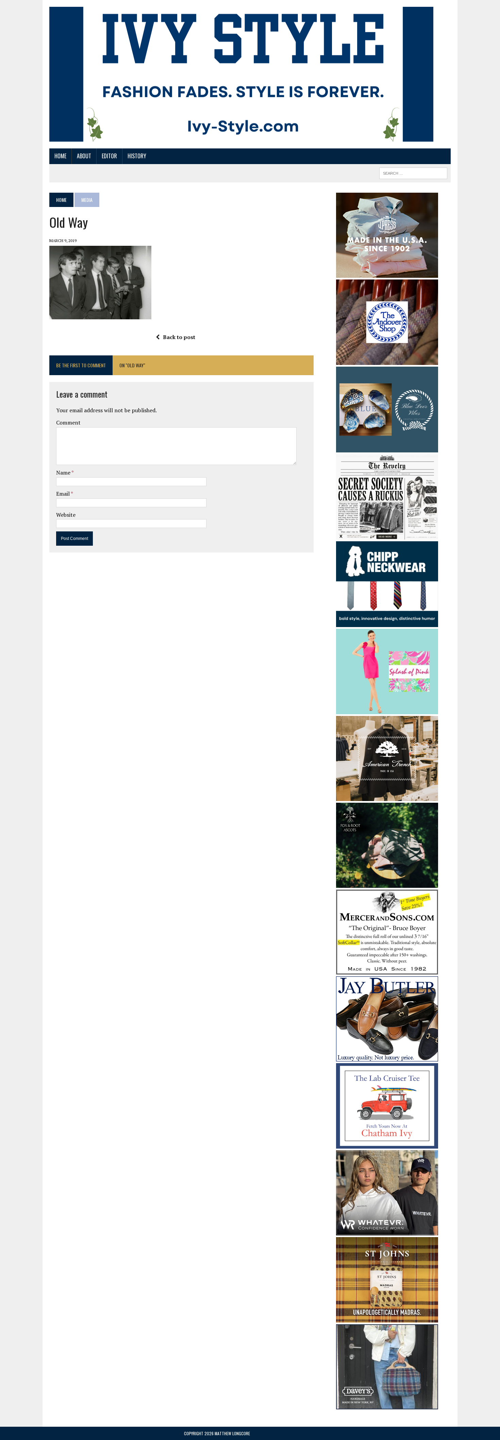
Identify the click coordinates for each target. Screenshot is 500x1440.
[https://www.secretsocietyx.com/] (387, 535)
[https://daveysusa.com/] (387, 1405)
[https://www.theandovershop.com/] (387, 360)
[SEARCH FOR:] (413, 172)
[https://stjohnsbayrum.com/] (387, 1318)
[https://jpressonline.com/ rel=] (387, 273)
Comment (68, 422)
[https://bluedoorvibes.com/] (387, 447)
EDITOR (109, 156)
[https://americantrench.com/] (387, 796)
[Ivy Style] (241, 74)
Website (66, 514)
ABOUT (84, 156)
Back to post (179, 337)
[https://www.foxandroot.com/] (387, 883)
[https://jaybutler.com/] (387, 1056)
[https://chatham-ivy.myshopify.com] (387, 1144)
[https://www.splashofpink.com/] (387, 709)
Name (63, 472)
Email (63, 493)
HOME (60, 156)
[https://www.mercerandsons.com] (387, 970)
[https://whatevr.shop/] (387, 1231)
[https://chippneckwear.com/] (387, 622)
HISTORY (137, 156)
